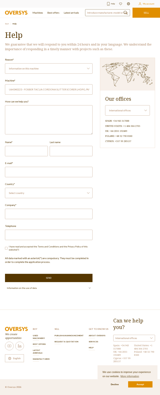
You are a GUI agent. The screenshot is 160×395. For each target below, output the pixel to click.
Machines (37, 12)
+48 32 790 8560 (123, 135)
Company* (10, 204)
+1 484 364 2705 (131, 125)
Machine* (10, 80)
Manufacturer (41, 359)
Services (93, 341)
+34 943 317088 (121, 120)
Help (91, 347)
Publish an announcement (69, 335)
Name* (8, 142)
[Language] (128, 4)
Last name (55, 142)
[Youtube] (9, 346)
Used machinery (39, 336)
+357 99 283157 (123, 141)
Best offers (39, 344)
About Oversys (97, 335)
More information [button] (129, 376)
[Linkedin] (19, 346)
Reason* (9, 59)
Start (7, 24)
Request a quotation (66, 341)
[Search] (126, 13)
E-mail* (9, 163)
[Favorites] (121, 4)
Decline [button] (115, 384)
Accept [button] (140, 384)
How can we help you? (17, 101)
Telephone (10, 225)
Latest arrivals (71, 12)
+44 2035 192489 (118, 130)
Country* (10, 183)
